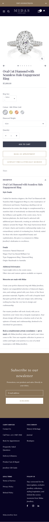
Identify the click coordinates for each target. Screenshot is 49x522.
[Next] (45, 66)
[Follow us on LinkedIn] (40, 506)
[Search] (8, 11)
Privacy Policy (8, 487)
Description (7, 180)
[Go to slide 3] (22, 65)
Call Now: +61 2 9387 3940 (12, 435)
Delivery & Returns (10, 456)
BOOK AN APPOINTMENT (24, 154)
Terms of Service (9, 481)
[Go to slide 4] (24, 65)
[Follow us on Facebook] (29, 506)
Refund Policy (8, 493)
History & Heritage (33, 429)
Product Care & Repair (11, 462)
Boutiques (30, 441)
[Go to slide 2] (20, 65)
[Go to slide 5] (26, 65)
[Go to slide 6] (28, 65)
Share (5, 171)
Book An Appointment (11, 441)
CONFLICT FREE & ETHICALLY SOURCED (24, 162)
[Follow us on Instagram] (35, 506)
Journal (29, 435)
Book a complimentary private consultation (19, 331)
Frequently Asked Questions (9, 448)
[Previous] (4, 66)
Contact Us (7, 429)
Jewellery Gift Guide (10, 468)
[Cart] (39, 11)
